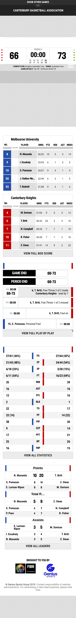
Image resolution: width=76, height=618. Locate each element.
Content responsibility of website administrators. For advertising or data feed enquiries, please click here (38, 587)
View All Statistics (38, 455)
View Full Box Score (38, 253)
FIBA (25, 571)
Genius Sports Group (50, 571)
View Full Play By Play (38, 333)
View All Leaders (38, 546)
